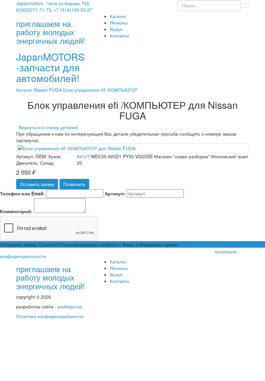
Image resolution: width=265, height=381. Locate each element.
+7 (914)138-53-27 (73, 9)
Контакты (119, 35)
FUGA (56, 90)
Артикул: (115, 193)
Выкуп (116, 29)
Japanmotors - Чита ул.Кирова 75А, (53, 3)
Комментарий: (16, 211)
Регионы (119, 22)
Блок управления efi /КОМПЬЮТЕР (100, 90)
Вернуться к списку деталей (47, 127)
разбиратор (70, 306)
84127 (83, 156)
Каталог (118, 16)
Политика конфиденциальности (49, 316)
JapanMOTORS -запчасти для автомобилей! (50, 67)
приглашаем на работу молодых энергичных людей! (50, 277)
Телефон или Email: (22, 193)
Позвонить (74, 184)
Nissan (41, 90)
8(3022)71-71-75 (33, 9)
